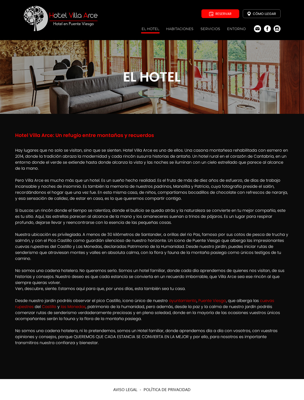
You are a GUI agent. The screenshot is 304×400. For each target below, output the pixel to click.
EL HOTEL (150, 29)
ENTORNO (236, 29)
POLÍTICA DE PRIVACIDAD (167, 389)
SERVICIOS (210, 29)
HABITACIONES (179, 29)
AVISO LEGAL (125, 389)
